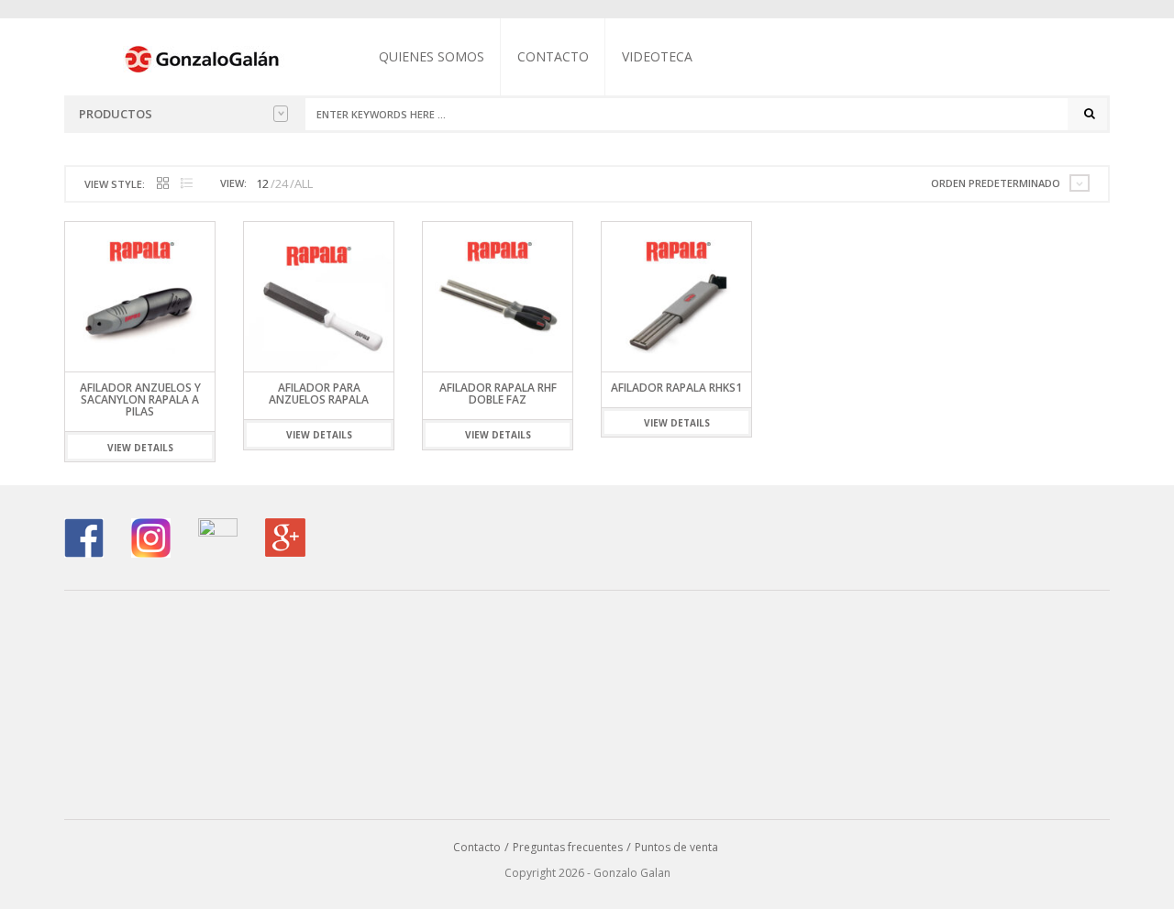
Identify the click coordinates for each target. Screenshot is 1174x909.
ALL (303, 183)
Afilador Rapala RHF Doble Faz (498, 393)
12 (262, 183)
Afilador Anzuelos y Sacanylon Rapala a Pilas (140, 399)
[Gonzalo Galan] (202, 58)
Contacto (553, 56)
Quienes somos (431, 56)
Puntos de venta (676, 847)
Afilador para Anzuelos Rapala (319, 393)
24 (281, 183)
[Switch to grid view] (163, 184)
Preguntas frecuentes (568, 847)
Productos (115, 113)
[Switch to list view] (187, 184)
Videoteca (657, 56)
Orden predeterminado (995, 183)
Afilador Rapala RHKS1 (676, 387)
